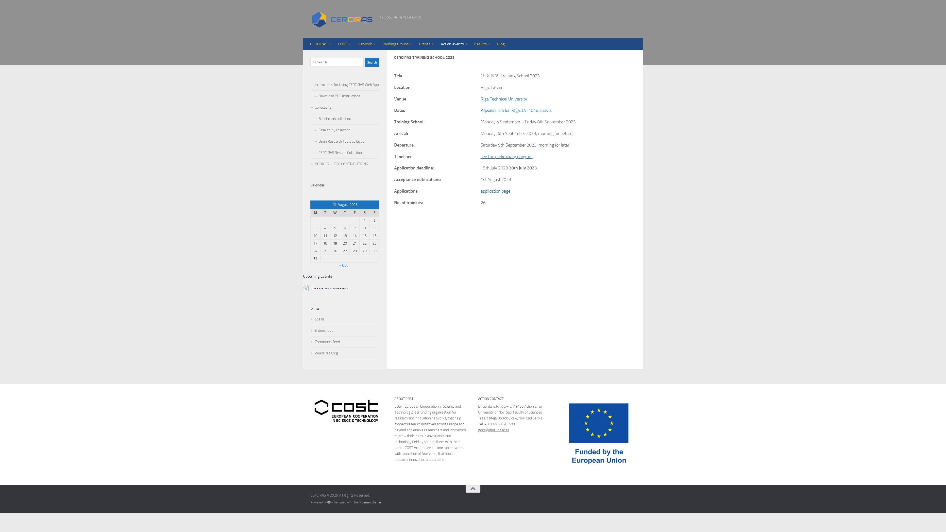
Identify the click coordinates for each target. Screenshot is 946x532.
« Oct (343, 265)
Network (365, 44)
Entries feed (324, 330)
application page (495, 191)
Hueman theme (370, 502)
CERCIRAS (318, 44)
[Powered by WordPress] (329, 502)
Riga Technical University (504, 99)
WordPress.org (326, 353)
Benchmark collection (335, 118)
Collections (323, 107)
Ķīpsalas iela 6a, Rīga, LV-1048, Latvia (516, 110)
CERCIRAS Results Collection (340, 152)
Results (480, 44)
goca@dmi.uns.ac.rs (493, 430)
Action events (452, 44)
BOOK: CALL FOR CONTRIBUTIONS (341, 164)
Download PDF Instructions (339, 96)
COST (342, 44)
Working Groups (395, 44)
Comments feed (327, 342)
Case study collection (334, 130)
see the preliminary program (507, 156)
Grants (424, 44)
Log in (319, 319)
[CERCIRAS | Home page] (341, 19)
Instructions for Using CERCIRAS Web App (347, 85)
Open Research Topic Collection (342, 141)
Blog (501, 44)
